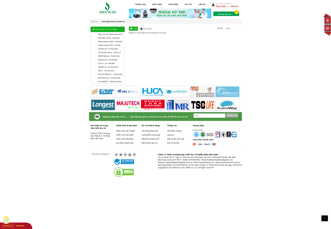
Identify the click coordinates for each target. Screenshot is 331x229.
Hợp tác (170, 135)
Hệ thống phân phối (150, 131)
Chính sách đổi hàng (124, 139)
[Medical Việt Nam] (108, 7)
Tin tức (188, 4)
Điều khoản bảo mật (175, 139)
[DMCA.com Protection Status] (123, 172)
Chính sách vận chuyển (125, 131)
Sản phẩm (173, 4)
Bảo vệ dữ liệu (173, 143)
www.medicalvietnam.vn (204, 162)
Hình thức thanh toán (150, 139)
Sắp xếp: (220, 28)
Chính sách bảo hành (125, 135)
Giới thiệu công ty (174, 131)
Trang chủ (140, 4)
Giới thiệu (157, 4)
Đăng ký (234, 6)
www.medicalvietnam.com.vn (228, 162)
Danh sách (147, 29)
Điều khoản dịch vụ (150, 143)
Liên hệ (201, 4)
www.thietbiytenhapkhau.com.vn (178, 162)
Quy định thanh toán (124, 143)
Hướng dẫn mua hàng (151, 135)
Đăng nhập (221, 6)
